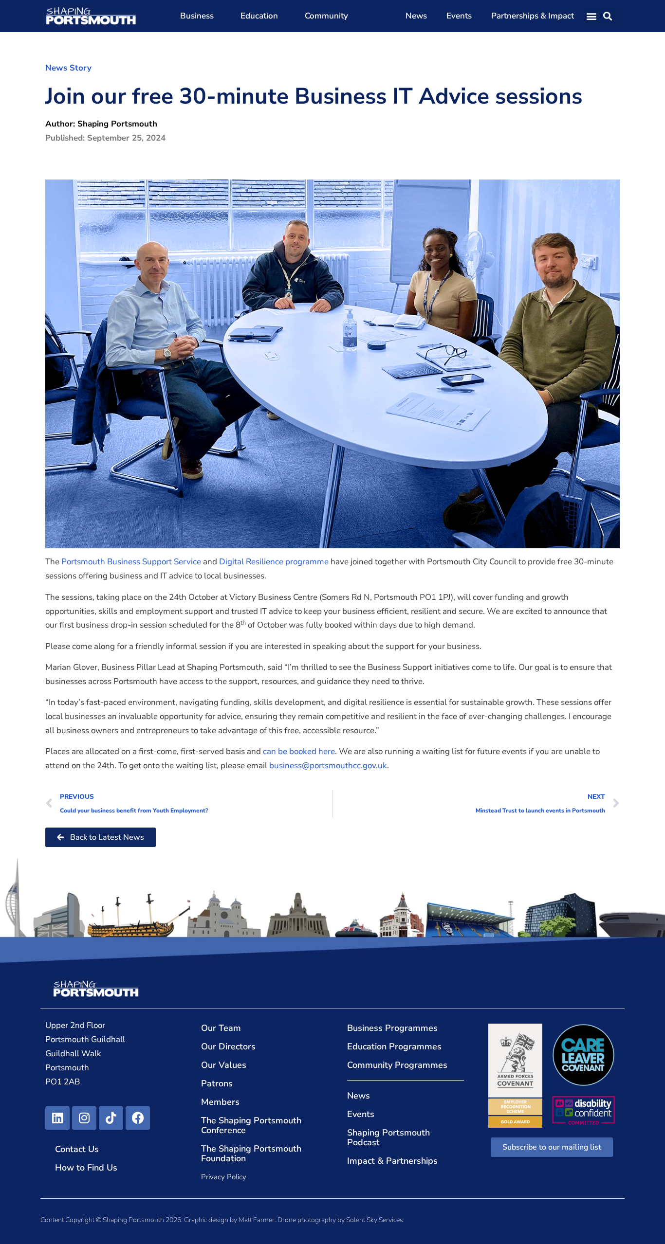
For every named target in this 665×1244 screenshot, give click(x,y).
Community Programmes (397, 1065)
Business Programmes (392, 1028)
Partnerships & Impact (532, 15)
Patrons (217, 1083)
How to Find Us (86, 1167)
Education (259, 15)
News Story (68, 67)
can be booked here (299, 751)
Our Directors (228, 1046)
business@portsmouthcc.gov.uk (328, 765)
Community (326, 15)
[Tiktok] (111, 1118)
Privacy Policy (223, 1177)
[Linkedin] (57, 1118)
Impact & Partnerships (392, 1161)
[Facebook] (138, 1118)
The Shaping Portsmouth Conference (251, 1125)
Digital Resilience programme (274, 561)
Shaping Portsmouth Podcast (388, 1137)
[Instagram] (84, 1118)
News (416, 15)
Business (197, 15)
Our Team (221, 1028)
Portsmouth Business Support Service (131, 561)
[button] (592, 16)
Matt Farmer (257, 1220)
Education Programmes (394, 1046)
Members (220, 1102)
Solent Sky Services (374, 1220)
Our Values (223, 1065)
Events (459, 15)
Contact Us (77, 1149)
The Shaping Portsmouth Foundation (251, 1153)
